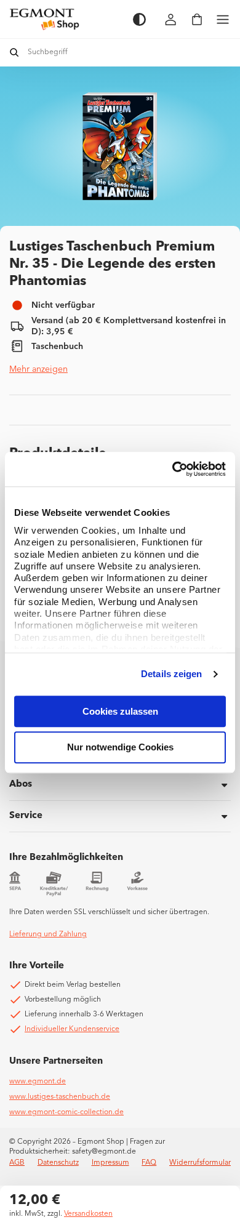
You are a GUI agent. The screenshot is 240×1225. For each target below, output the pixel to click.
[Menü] (223, 19)
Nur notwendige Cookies (120, 747)
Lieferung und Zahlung (48, 934)
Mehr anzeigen (38, 369)
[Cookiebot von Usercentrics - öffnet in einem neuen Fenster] (172, 469)
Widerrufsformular (200, 1163)
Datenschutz (58, 1163)
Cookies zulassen (120, 711)
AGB (17, 1163)
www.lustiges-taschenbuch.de (59, 1097)
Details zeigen (171, 674)
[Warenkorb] (197, 19)
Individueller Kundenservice (72, 1029)
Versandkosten (88, 1214)
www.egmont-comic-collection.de (66, 1112)
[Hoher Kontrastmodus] (139, 19)
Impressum (110, 1163)
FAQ (149, 1163)
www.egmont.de (37, 1081)
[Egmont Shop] (65, 19)
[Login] (171, 19)
